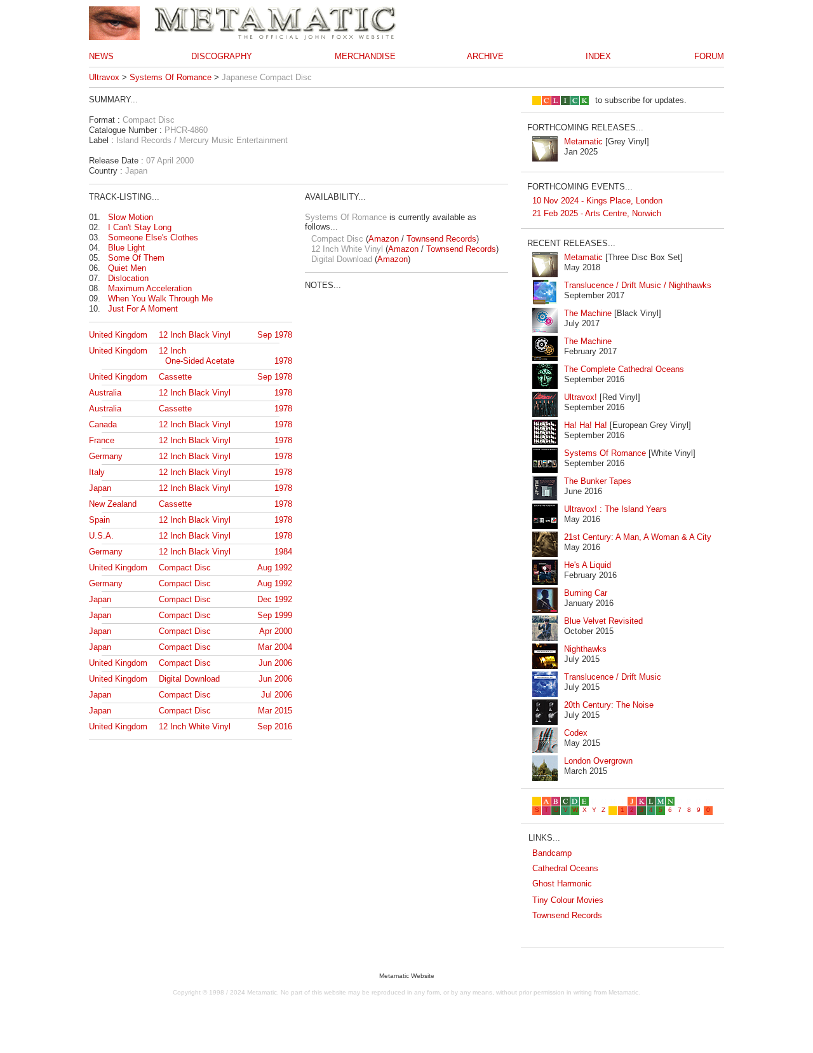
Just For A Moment (143, 308)
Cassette (175, 377)
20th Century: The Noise (609, 705)
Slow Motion (130, 217)
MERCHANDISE (365, 56)
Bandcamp (552, 853)
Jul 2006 (276, 694)
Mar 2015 (275, 710)
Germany (106, 456)
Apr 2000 (275, 631)
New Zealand (113, 504)
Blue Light (126, 247)
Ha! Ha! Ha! (585, 425)
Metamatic (583, 141)
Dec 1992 (274, 599)
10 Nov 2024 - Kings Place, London (597, 200)
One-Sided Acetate (199, 361)
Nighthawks (585, 649)
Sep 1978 (274, 335)
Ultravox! (580, 397)
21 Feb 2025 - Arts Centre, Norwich (596, 213)
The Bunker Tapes (597, 481)
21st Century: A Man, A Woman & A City (637, 537)
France (101, 440)
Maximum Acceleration (150, 288)
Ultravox (104, 77)
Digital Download (189, 679)
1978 (283, 361)
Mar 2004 (275, 647)
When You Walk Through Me (160, 298)
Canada (103, 424)
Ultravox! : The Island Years (615, 509)
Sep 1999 (274, 615)
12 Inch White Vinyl (195, 726)
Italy (97, 472)
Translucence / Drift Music (612, 677)
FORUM (709, 56)
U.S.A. (101, 535)
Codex (576, 733)
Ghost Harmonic (562, 883)
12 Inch (172, 350)
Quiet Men (127, 268)
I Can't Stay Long (139, 227)
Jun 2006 (275, 663)
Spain (99, 520)
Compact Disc (185, 567)
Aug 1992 (274, 567)
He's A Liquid (587, 565)
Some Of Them (136, 258)
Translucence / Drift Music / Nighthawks (637, 285)
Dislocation (128, 278)
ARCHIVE (485, 56)
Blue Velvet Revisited (603, 621)
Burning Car (585, 593)
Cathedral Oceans (565, 868)
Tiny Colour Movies (567, 900)
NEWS (101, 56)
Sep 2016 (274, 726)
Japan (100, 488)
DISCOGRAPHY (221, 56)
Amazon (383, 239)
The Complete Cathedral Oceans (624, 369)
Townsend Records (441, 239)
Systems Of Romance (171, 77)
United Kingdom (118, 335)
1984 (283, 551)
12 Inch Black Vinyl (195, 335)
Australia (105, 392)
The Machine (588, 313)
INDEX (598, 56)
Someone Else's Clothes (153, 237)
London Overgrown (598, 761)
